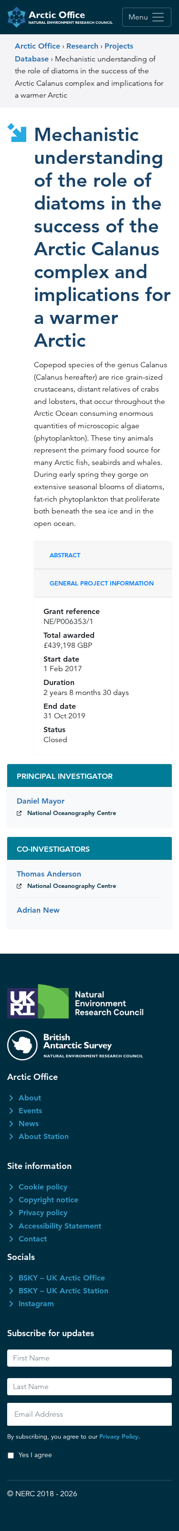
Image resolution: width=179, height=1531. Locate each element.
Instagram (36, 1303)
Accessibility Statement (60, 1225)
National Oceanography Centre (71, 812)
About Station (44, 1136)
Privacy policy (43, 1212)
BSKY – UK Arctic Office (62, 1277)
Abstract (65, 555)
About (30, 1097)
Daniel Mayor (40, 801)
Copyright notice (48, 1199)
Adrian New (38, 910)
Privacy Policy (118, 1436)
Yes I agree (35, 1454)
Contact (33, 1238)
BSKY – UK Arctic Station (63, 1290)
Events (30, 1110)
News (29, 1123)
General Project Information (102, 583)
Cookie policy (43, 1186)
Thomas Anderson (49, 873)
